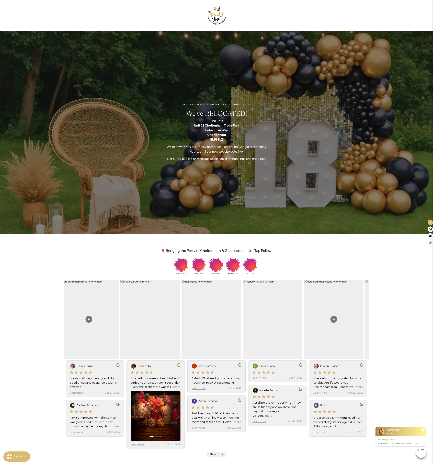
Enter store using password (253, 15)
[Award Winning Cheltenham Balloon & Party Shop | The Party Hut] (216, 15)
